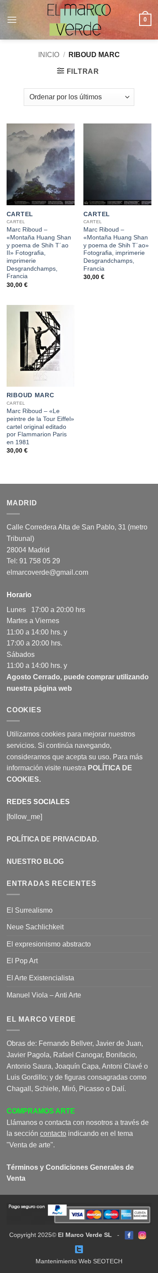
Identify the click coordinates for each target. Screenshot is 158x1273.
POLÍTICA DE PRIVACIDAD (52, 839)
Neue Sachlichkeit (35, 927)
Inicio (48, 54)
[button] (12, 19)
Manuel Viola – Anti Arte (44, 995)
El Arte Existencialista (40, 978)
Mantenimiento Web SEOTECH (79, 1261)
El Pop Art (22, 961)
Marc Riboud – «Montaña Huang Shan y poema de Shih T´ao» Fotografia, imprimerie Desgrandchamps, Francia (116, 249)
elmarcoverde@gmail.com (47, 572)
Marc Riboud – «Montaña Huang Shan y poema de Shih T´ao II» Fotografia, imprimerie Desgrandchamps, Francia (39, 252)
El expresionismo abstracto (49, 944)
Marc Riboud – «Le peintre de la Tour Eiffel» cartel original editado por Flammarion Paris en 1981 (40, 427)
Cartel (20, 214)
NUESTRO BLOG (35, 861)
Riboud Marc (30, 395)
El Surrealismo (30, 910)
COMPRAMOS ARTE (41, 1111)
